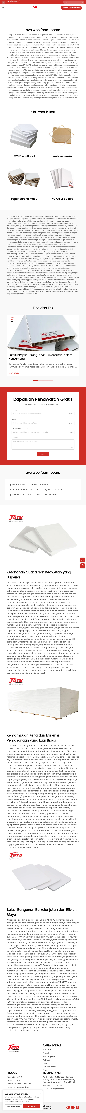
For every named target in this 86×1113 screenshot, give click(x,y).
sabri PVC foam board (40, 484)
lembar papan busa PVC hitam (24, 489)
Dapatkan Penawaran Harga (71, 7)
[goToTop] (82, 565)
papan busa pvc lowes (46, 494)
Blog (45, 1070)
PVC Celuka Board (62, 199)
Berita (45, 1063)
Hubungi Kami (49, 1067)
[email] (82, 560)
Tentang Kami (49, 1056)
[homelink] (34, 7)
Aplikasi (46, 1060)
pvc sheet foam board (20, 494)
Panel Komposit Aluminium (19, 1084)
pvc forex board (17, 484)
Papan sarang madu (24, 199)
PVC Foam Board (24, 156)
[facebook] (73, 1107)
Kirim (43, 454)
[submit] (82, 2)
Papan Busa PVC (14, 1077)
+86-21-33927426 (55, 1085)
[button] (35, 380)
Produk (46, 1053)
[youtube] (77, 1107)
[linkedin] (68, 1107)
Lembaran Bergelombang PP (20, 1087)
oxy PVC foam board (53, 489)
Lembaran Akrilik (61, 156)
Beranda (47, 1049)
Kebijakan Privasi (44, 1108)
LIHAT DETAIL (24, 136)
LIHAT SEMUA (14, 373)
